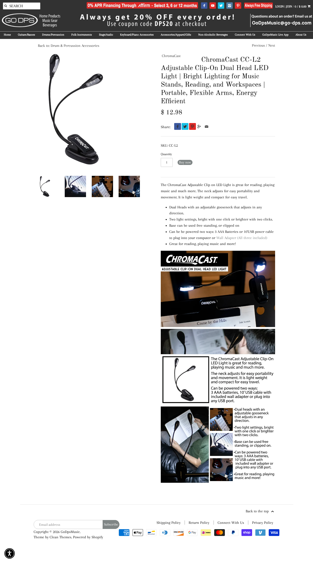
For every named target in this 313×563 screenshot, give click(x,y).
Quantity (166, 154)
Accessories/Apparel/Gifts (176, 34)
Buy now (185, 162)
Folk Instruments (81, 34)
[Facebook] (204, 6)
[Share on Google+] (199, 127)
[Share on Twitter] (184, 127)
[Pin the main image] (191, 127)
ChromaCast (171, 56)
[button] (9, 553)
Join (289, 6)
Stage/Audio (106, 34)
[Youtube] (213, 6)
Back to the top (258, 511)
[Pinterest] (238, 6)
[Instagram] (229, 6)
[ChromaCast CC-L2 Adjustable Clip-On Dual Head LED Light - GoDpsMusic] (75, 186)
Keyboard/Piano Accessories (137, 34)
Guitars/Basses (26, 34)
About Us (301, 34)
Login (279, 6)
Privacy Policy (262, 522)
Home (7, 34)
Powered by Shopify (88, 537)
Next (271, 45)
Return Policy (199, 522)
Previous (258, 45)
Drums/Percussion (53, 34)
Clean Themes (60, 537)
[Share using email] (206, 127)
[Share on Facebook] (176, 127)
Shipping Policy (168, 522)
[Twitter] (221, 6)
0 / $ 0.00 (301, 6)
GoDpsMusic (70, 532)
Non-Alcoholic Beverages (213, 34)
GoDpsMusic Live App (275, 34)
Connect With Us (245, 34)
